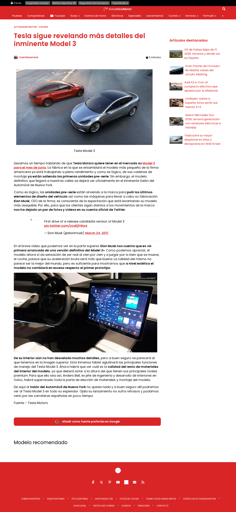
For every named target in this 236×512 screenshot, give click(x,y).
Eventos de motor (95, 15)
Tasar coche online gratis (161, 498)
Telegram (126, 482)
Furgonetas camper (37, 3)
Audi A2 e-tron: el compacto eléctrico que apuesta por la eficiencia (201, 86)
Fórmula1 (208, 15)
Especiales (135, 15)
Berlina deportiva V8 (64, 3)
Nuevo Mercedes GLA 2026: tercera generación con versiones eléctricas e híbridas (203, 121)
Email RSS (135, 482)
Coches (173, 15)
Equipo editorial (56, 498)
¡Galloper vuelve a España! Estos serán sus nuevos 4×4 (201, 103)
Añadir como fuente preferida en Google (91, 422)
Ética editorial (80, 498)
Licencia (126, 505)
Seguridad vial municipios (93, 3)
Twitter (101, 482)
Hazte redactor (104, 498)
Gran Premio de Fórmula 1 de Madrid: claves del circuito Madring (202, 70)
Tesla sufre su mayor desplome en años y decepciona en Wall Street (202, 139)
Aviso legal (79, 505)
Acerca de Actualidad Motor (199, 498)
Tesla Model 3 (120, 3)
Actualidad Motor (25, 26)
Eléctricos (117, 15)
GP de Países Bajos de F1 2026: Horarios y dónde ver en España (202, 54)
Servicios (190, 15)
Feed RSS (143, 482)
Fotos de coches (129, 498)
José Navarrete (28, 57)
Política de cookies (104, 505)
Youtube (60, 15)
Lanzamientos (154, 15)
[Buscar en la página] (223, 9)
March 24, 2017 (96, 233)
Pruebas (17, 15)
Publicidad (143, 505)
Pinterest (110, 482)
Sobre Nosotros (30, 498)
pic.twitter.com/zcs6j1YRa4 (65, 226)
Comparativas (36, 15)
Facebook (93, 482)
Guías (73, 15)
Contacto (162, 505)
